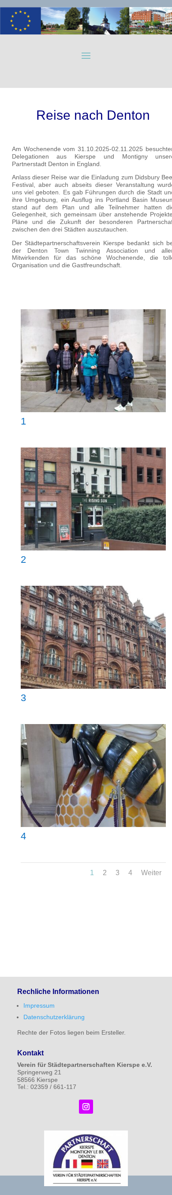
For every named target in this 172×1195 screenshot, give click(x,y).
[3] (93, 686)
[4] (93, 824)
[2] (93, 548)
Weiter (151, 872)
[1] (93, 410)
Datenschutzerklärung (54, 1016)
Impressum (39, 1005)
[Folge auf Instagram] (86, 1107)
